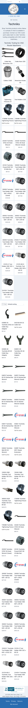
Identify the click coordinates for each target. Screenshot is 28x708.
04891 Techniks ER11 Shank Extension (19, 450)
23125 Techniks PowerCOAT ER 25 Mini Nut (8, 167)
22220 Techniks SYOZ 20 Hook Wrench (8, 143)
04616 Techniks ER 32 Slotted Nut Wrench (7, 401)
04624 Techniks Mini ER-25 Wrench (7, 450)
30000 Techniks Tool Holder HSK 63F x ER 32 (20, 167)
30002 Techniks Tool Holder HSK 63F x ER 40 (7, 218)
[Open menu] (24, 9)
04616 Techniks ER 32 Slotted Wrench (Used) (19, 401)
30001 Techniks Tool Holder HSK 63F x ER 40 (20, 191)
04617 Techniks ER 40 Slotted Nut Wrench (7, 426)
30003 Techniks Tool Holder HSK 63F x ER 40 (20, 218)
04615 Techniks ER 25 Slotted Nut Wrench (7, 377)
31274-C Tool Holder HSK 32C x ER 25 (8, 266)
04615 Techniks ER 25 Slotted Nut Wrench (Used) (20, 377)
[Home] (11, 20)
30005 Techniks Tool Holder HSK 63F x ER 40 (7, 242)
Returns (19, 701)
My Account (14, 704)
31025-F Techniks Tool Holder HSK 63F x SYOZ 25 (20, 242)
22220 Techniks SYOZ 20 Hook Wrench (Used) (20, 143)
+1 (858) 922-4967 (14, 16)
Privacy (13, 701)
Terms (8, 701)
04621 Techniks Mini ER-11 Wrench (19, 426)
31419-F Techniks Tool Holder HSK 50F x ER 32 (8, 292)
